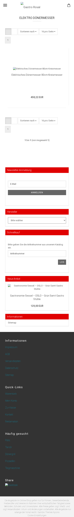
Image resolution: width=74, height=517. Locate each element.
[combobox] (28, 31)
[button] (8, 31)
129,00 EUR (37, 306)
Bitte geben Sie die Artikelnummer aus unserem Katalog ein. (35, 246)
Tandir (8, 447)
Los (62, 262)
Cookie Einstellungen (37, 515)
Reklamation (11, 421)
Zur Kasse (10, 407)
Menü (5, 5)
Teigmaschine (12, 468)
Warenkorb (11, 393)
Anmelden (37, 192)
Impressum (11, 347)
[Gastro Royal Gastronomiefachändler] (37, 5)
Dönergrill (10, 454)
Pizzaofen (10, 461)
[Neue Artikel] (66, 279)
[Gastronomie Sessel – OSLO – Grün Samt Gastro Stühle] (37, 287)
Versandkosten (13, 361)
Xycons (56, 512)
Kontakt (9, 414)
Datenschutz (11, 368)
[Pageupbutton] (64, 512)
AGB (7, 354)
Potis (7, 440)
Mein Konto (11, 400)
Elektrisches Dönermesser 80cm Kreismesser (37, 74)
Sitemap (12, 322)
